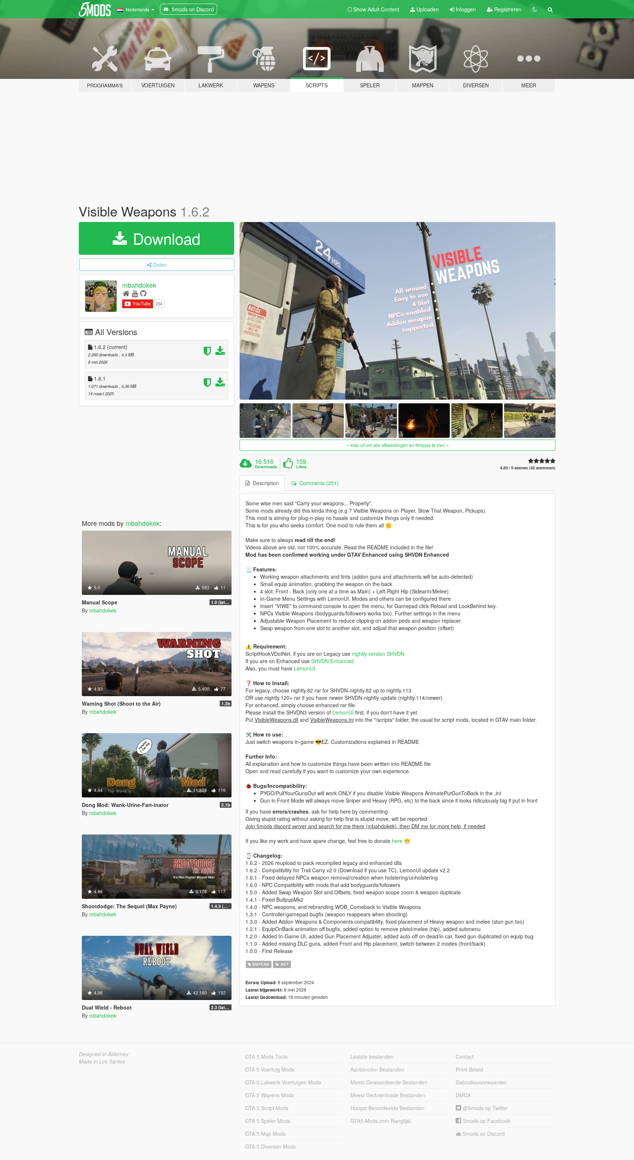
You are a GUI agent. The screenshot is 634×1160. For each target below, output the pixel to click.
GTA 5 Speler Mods (267, 1120)
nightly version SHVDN (378, 653)
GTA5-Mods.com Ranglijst (380, 1120)
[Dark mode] (534, 9)
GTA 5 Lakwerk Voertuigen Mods (283, 1082)
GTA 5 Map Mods (265, 1133)
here (397, 840)
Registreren (507, 9)
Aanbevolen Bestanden (377, 1069)
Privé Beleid (469, 1069)
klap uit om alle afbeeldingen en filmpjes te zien (397, 445)
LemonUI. (304, 668)
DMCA (463, 1095)
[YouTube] (134, 293)
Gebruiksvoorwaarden (481, 1082)
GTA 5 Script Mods (266, 1108)
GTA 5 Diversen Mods (270, 1146)
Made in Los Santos (102, 1061)
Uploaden (427, 9)
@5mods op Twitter (484, 1108)
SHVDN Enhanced (332, 661)
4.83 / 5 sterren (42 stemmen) (527, 468)
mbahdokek (139, 285)
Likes (301, 467)
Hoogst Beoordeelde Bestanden (387, 1108)
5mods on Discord (483, 1133)
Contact (465, 1056)
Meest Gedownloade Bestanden (387, 1095)
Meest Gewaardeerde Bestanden (388, 1082)
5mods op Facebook (485, 1120)
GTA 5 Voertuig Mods (269, 1069)
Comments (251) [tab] (317, 483)
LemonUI (343, 712)
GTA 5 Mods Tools (266, 1056)
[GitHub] (143, 293)
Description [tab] (264, 483)
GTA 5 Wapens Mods (269, 1095)
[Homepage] (126, 293)
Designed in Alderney (103, 1054)
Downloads (266, 467)
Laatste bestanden (372, 1056)
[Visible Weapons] (398, 311)
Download (164, 238)
